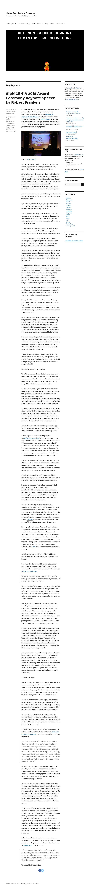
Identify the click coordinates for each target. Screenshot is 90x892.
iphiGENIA (12, 123)
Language (69, 213)
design (8, 118)
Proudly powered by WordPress (30, 883)
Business (13, 111)
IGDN (7, 123)
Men (7, 127)
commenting (27, 845)
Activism (8, 111)
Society (12, 113)
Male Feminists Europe (20, 13)
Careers (68, 205)
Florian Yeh (31, 159)
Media (68, 214)
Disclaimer (59, 23)
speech (8, 129)
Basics (68, 202)
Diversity (68, 207)
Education (69, 209)
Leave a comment (11, 131)
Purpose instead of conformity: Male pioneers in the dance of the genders (75, 120)
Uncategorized (70, 226)
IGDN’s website (45, 119)
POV (67, 220)
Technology (69, 224)
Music (67, 216)
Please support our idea (71, 99)
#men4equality (24, 23)
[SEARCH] (82, 184)
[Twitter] (42, 870)
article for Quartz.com (29, 571)
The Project (10, 23)
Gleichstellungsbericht (31, 438)
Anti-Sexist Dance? (71, 132)
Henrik (70, 88)
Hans (34, 547)
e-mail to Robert (78, 155)
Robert (77, 88)
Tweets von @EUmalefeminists (74, 240)
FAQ (46, 23)
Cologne (13, 116)
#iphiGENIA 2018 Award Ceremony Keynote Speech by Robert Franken (30, 97)
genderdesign (10, 121)
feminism (12, 118)
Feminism (69, 211)
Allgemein (69, 200)
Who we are (36, 23)
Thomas (30, 519)
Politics (8, 113)
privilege (11, 127)
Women (13, 129)
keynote (8, 125)
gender (8, 119)
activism (8, 116)
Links (52, 23)
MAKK (13, 125)
